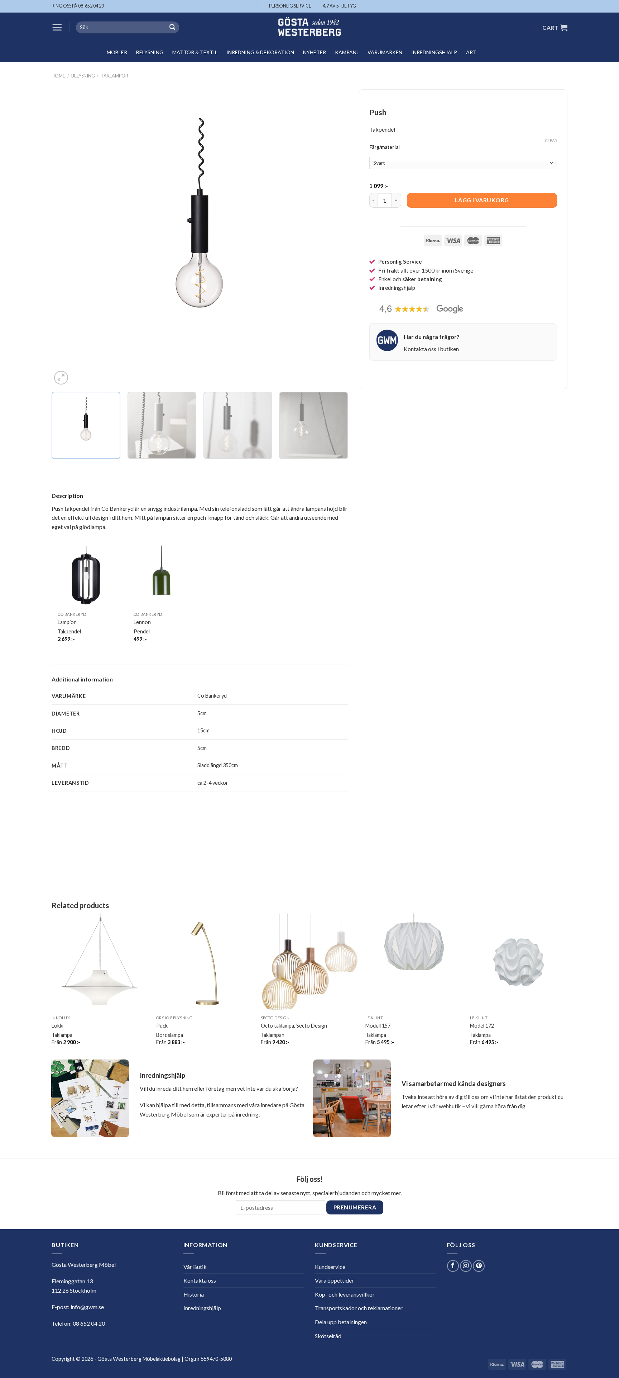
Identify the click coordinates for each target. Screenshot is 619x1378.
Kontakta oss (199, 1280)
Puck (162, 1026)
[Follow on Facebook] (453, 1266)
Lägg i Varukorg (482, 200)
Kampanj (347, 52)
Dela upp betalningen (341, 1321)
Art (471, 52)
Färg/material (384, 147)
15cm (203, 730)
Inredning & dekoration (260, 52)
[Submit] (172, 28)
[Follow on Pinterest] (479, 1266)
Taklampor (114, 76)
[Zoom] (61, 378)
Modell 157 (377, 1026)
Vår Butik (195, 1266)
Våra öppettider (334, 1280)
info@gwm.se (87, 1306)
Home (58, 76)
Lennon (142, 622)
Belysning (149, 52)
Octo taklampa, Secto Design (294, 1026)
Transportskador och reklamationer (359, 1307)
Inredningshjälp (434, 52)
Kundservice (330, 1266)
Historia (193, 1294)
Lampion (67, 622)
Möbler (117, 52)
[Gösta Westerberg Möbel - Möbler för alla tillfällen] (309, 27)
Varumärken (385, 52)
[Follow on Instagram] (466, 1266)
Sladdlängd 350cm (217, 765)
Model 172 (482, 1026)
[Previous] (66, 238)
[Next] (333, 238)
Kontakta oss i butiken (431, 348)
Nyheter (314, 52)
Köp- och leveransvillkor (345, 1294)
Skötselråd (328, 1335)
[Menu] (57, 27)
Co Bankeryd (212, 696)
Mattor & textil (194, 52)
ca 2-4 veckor (212, 783)
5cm (202, 713)
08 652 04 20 (89, 1323)
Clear (551, 140)
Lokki (57, 1026)
